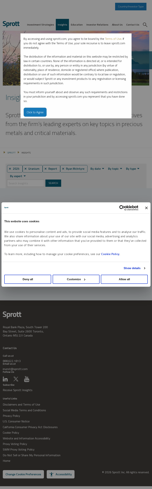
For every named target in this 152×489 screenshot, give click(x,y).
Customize (74, 279)
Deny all (28, 279)
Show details (132, 268)
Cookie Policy (110, 254)
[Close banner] (146, 208)
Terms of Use (113, 38)
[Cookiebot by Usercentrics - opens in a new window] (122, 208)
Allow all (124, 279)
